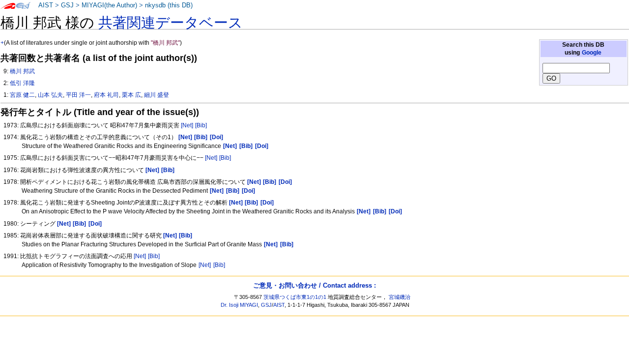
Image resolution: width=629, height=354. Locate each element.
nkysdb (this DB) (169, 5)
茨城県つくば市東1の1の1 (294, 297)
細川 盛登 (156, 94)
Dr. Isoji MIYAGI (239, 305)
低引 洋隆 (22, 83)
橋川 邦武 (22, 71)
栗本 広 (131, 94)
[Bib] (201, 125)
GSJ (67, 5)
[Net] (187, 125)
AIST (45, 5)
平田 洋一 (78, 94)
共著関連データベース (170, 22)
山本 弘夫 (50, 94)
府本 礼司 (106, 94)
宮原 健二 (22, 94)
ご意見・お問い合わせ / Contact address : (314, 285)
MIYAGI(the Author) (109, 5)
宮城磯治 (399, 297)
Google (591, 52)
